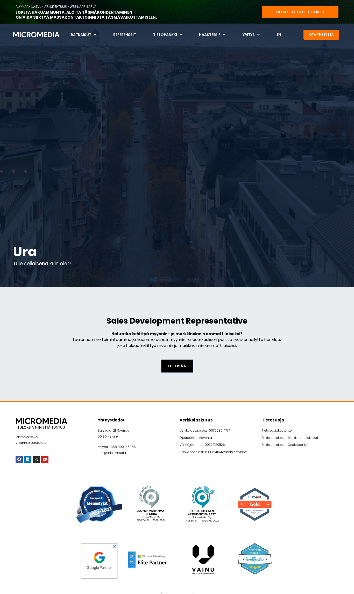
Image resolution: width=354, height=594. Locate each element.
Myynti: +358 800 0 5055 (117, 447)
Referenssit (124, 34)
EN (279, 34)
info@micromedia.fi (113, 452)
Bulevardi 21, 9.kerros (113, 430)
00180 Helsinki (108, 436)
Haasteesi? (210, 34)
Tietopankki (165, 34)
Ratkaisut (81, 34)
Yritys (249, 34)
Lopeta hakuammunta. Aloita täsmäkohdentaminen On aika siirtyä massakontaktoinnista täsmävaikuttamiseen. (86, 15)
